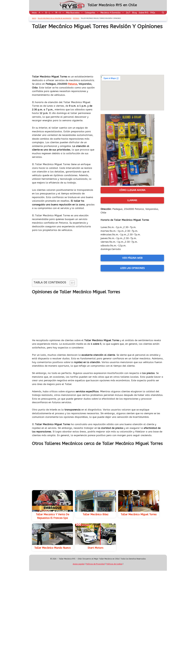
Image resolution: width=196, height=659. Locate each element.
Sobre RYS (143, 12)
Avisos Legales (78, 564)
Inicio (34, 12)
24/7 (128, 12)
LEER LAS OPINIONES (132, 268)
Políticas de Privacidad (95, 564)
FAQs (152, 12)
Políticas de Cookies (114, 564)
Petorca (76, 18)
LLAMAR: (132, 200)
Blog (134, 12)
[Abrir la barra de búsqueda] (163, 12)
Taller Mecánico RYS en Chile (112, 5)
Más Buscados (72, 12)
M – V (58, 12)
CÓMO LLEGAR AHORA (132, 190)
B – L (47, 12)
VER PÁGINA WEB (132, 257)
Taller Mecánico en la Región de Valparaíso (54, 18)
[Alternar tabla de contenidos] (71, 282)
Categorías (90, 12)
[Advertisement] (98, 51)
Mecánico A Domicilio (111, 12)
